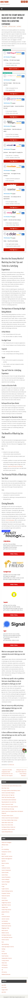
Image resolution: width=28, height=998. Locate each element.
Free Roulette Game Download (9, 799)
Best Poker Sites (5, 788)
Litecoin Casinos (5, 919)
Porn (3, 942)
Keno (3, 914)
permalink (11, 764)
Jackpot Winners (5, 912)
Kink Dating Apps (10, 520)
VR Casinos (4, 972)
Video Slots (4, 962)
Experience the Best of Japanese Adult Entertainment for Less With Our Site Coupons (7, 772)
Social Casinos (5, 956)
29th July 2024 (12, 26)
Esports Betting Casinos (7, 891)
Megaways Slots (5, 928)
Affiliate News (5, 844)
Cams (3, 865)
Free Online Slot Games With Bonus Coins (11, 785)
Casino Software (5, 879)
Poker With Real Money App (8, 797)
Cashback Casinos (6, 868)
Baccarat (4, 854)
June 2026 (4, 987)
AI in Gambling (5, 849)
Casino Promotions (6, 877)
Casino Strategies (6, 881)
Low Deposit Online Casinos (8, 829)
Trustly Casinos (5, 960)
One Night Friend (7, 572)
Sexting (19, 26)
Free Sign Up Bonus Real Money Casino (11, 790)
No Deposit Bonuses (6, 935)
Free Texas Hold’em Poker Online (9, 820)
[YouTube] (22, 2)
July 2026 (4, 985)
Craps (3, 886)
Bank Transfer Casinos (7, 856)
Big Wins (4, 861)
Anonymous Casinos (6, 851)
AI (2, 847)
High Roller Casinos (6, 905)
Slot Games (4, 953)
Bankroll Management (7, 858)
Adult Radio (4, 2)
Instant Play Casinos (6, 909)
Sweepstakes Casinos (7, 958)
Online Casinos (5, 939)
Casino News (5, 875)
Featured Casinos (6, 895)
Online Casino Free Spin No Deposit (10, 818)
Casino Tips (4, 884)
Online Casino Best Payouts (8, 792)
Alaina (5, 26)
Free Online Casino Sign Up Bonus (10, 806)
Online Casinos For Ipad (7, 804)
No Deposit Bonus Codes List (8, 827)
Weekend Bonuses (6, 974)
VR (2, 969)
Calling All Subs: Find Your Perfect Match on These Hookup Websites (21, 772)
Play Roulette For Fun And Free (9, 802)
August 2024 (5, 989)
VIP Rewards (4, 965)
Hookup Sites (5, 907)
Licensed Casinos (6, 916)
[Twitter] (24, 2)
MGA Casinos (5, 930)
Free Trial (14, 554)
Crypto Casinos (5, 888)
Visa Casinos (5, 967)
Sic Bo (3, 951)
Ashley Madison (7, 541)
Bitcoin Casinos (5, 863)
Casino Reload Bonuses (7, 831)
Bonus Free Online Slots (7, 825)
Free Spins (4, 898)
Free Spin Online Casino (7, 815)
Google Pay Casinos (6, 902)
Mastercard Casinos (6, 925)
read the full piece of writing (14, 466)
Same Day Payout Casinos (8, 946)
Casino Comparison (6, 870)
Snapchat (6, 602)
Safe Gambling (5, 944)
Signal (5, 631)
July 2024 (4, 992)
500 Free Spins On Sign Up (8, 795)
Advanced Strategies (6, 842)
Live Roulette (5, 921)
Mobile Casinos (5, 932)
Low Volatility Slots (6, 923)
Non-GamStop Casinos (7, 937)
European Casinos (6, 893)
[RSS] (27, 2)
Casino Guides (5, 872)
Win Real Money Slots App (8, 809)
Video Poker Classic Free (7, 822)
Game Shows (5, 900)
